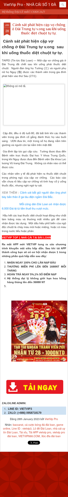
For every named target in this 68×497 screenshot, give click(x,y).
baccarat (18, 425)
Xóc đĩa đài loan (51, 436)
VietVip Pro (51, 419)
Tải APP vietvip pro (40, 432)
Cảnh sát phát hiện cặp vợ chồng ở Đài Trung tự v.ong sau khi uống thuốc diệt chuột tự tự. (39, 29)
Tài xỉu (23, 432)
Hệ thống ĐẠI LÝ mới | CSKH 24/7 (23, 11)
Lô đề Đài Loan (42, 428)
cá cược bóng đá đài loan (40, 425)
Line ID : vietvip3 (22, 428)
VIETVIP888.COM (29, 436)
